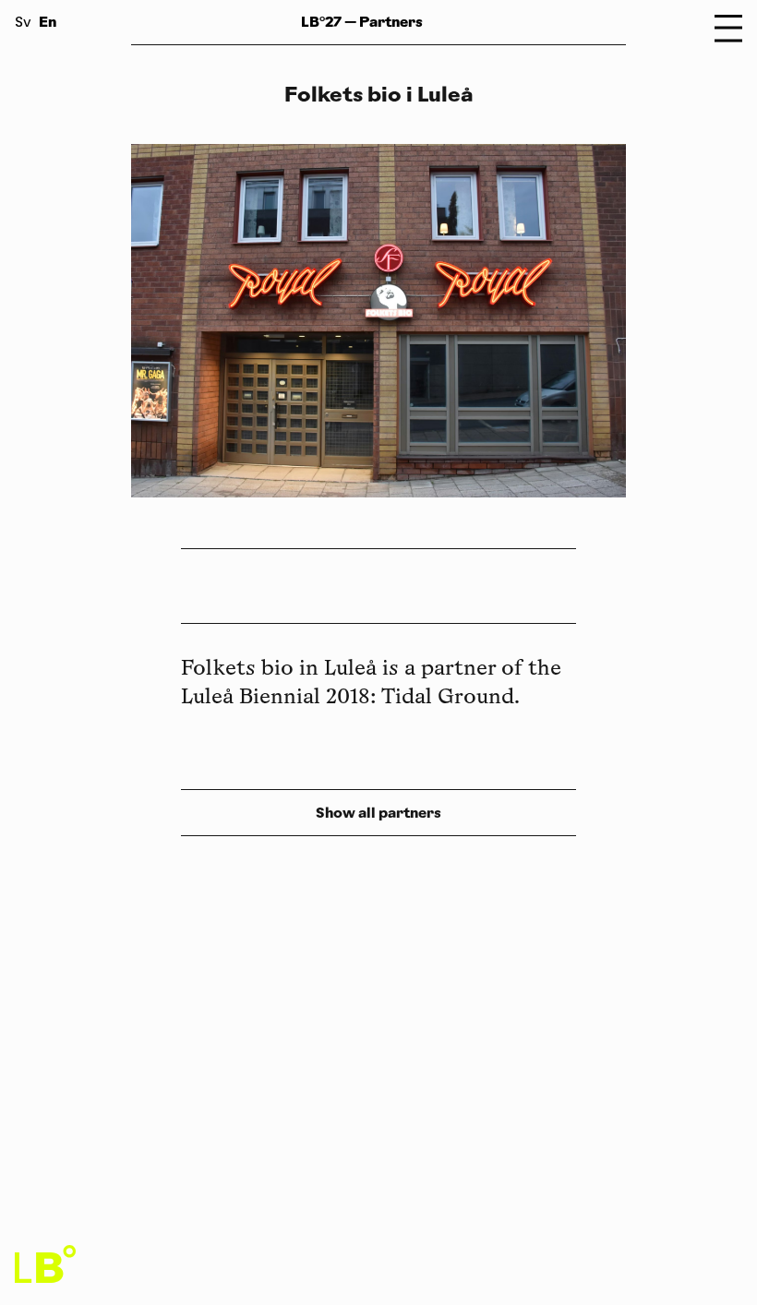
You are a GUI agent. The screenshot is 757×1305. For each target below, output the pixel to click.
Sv (23, 23)
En (47, 21)
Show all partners (378, 812)
